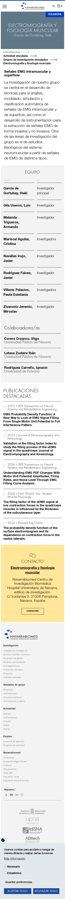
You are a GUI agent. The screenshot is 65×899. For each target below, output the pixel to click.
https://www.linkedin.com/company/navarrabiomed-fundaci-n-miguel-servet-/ (17, 795)
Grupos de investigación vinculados (25, 59)
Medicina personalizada (14, 662)
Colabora (55, 14)
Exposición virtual (11, 777)
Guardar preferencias (18, 882)
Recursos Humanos (12, 697)
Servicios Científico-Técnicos (16, 655)
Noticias (7, 714)
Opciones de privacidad (3, 840)
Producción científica (12, 670)
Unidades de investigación (15, 651)
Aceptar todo (18, 891)
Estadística (14, 873)
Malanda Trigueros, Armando (11, 222)
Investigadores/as (11, 666)
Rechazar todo (46, 891)
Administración (10, 694)
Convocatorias (10, 718)
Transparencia (9, 769)
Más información (14, 858)
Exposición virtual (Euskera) (15, 781)
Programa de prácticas (14, 745)
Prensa (6, 729)
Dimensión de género (13, 658)
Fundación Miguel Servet (14, 762)
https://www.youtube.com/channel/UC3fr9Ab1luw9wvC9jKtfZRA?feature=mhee (12, 795)
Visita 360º (8, 773)
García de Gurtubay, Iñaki (33, 35)
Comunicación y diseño (14, 701)
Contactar (32, 611)
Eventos (7, 721)
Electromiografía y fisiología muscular (27, 63)
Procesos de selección (13, 742)
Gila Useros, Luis (17, 205)
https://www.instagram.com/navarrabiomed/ (22, 795)
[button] (4, 6)
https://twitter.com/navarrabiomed (6, 795)
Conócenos (8, 758)
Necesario (13, 866)
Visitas (6, 725)
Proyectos (8, 674)
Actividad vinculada (15, 56)
